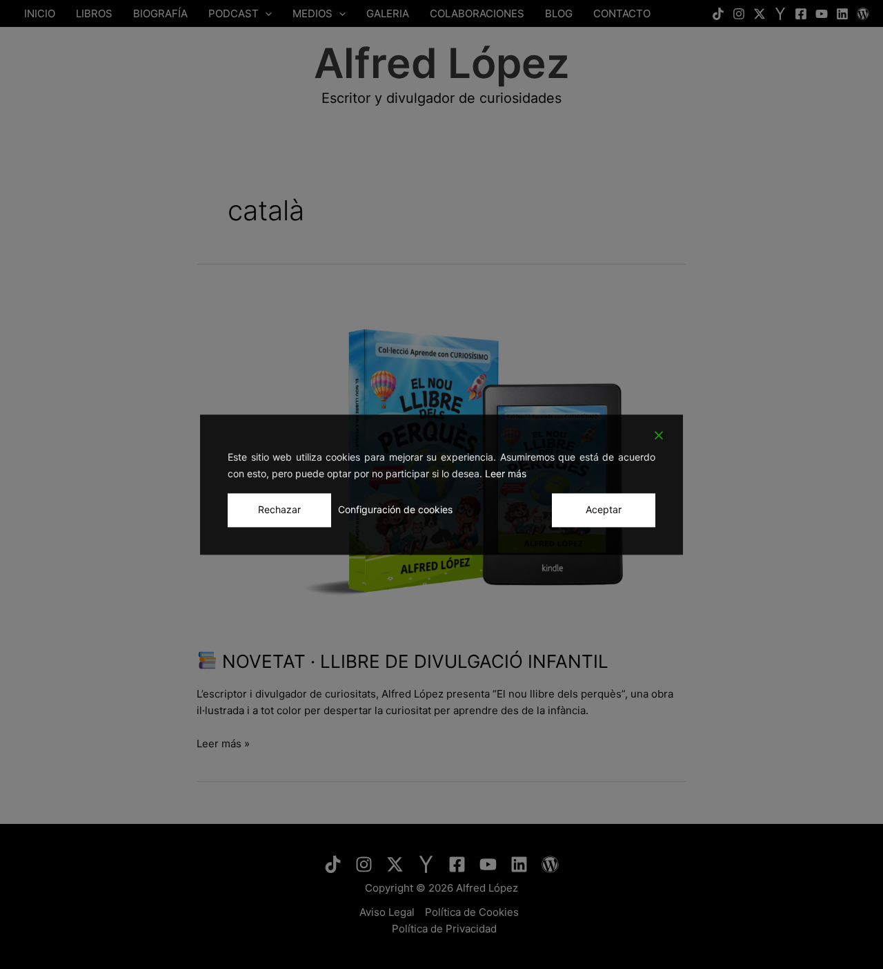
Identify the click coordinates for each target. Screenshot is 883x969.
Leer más (505, 474)
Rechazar (279, 509)
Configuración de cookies (395, 509)
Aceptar (604, 509)
